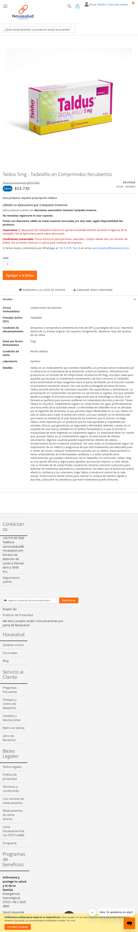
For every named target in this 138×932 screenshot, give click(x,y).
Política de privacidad (10, 777)
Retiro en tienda (13, 728)
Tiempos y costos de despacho (10, 704)
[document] (69, 923)
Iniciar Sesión (97, 4)
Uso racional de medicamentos (13, 801)
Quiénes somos (13, 645)
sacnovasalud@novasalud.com (110, 248)
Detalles (8, 299)
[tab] (69, 299)
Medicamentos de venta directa (13, 815)
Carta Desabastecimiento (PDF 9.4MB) (13, 831)
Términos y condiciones (11, 789)
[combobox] (39, 29)
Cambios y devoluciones (12, 718)
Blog (6, 661)
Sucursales (10, 653)
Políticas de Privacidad (18, 615)
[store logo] (23, 12)
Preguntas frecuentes (10, 690)
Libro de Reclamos (9, 738)
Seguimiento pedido (11, 580)
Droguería (10, 843)
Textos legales (12, 767)
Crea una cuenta (118, 4)
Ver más (70, 920)
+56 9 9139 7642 (68, 248)
